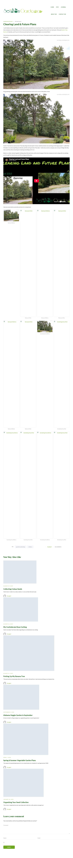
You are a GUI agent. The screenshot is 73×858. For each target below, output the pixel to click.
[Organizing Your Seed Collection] (23, 783)
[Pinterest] (43, 547)
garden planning (20, 546)
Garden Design (8, 21)
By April (49, 546)
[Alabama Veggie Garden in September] (21, 697)
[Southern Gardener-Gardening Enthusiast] (23, 10)
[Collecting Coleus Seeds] (19, 572)
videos (30, 546)
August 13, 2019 (8, 673)
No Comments (58, 546)
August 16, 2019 (8, 623)
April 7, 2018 (7, 757)
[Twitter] (36, 547)
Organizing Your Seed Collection (16, 802)
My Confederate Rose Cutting (15, 627)
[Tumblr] (41, 547)
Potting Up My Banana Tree (14, 676)
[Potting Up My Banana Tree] (28, 653)
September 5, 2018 (8, 712)
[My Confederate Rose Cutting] (20, 609)
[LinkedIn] (38, 547)
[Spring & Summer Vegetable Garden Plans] (25, 739)
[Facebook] (33, 547)
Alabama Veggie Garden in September (18, 715)
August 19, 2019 (8, 585)
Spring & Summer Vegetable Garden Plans (19, 760)
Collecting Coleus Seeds (12, 589)
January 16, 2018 (8, 799)
